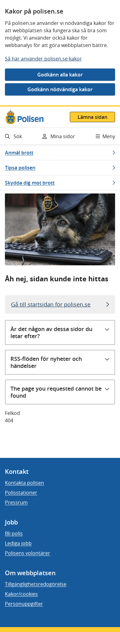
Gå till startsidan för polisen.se (50, 304)
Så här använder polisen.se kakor (43, 58)
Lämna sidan (92, 117)
